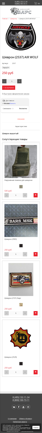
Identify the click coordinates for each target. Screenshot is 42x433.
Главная (5, 19)
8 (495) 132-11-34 (21, 2)
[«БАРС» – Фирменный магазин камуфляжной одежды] (21, 14)
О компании (12, 419)
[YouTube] (23, 407)
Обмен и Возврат (25, 419)
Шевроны (13, 19)
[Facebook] (18, 407)
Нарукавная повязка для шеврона (18, 180)
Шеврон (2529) (10, 357)
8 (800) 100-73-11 (21, 4)
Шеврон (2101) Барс (12, 298)
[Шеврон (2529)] (21, 338)
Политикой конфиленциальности (11, 430)
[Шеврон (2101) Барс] (21, 279)
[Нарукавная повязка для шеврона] (21, 161)
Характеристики (21, 126)
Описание (21, 119)
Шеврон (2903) (10, 239)
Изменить (12, 103)
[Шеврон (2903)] (21, 220)
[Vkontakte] (14, 407)
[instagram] (28, 407)
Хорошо (35, 427)
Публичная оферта (20, 422)
